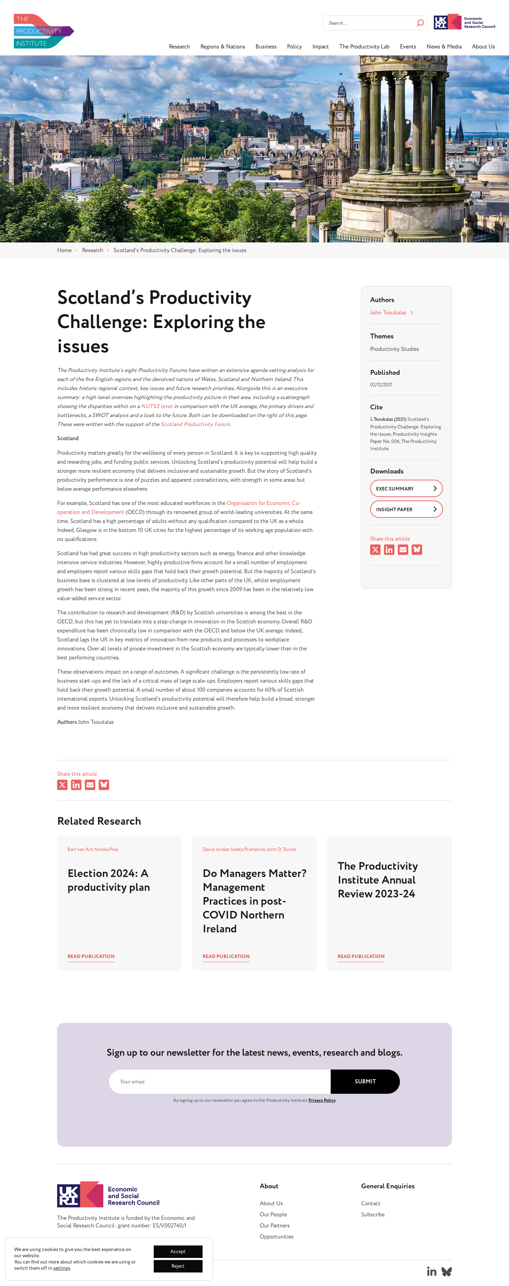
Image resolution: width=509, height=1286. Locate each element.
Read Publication (91, 956)
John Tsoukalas (388, 313)
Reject (178, 1266)
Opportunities (277, 1237)
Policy (294, 47)
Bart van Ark (81, 849)
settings (61, 1268)
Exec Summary (395, 489)
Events (408, 47)
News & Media (444, 47)
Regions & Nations (222, 47)
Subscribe (373, 1214)
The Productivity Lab (364, 47)
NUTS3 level (156, 406)
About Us (483, 47)
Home (64, 250)
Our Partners (275, 1226)
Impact (320, 47)
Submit (365, 1082)
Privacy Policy (322, 1100)
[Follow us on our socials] (432, 1272)
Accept (178, 1251)
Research (179, 47)
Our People (273, 1214)
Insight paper (394, 509)
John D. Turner (281, 849)
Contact (371, 1203)
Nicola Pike (106, 849)
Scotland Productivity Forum (195, 424)
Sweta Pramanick (249, 849)
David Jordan (217, 849)
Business (266, 47)
